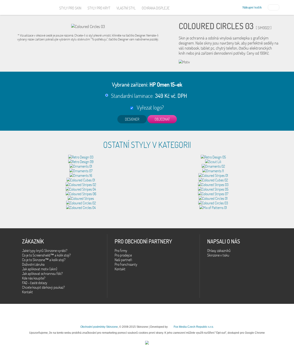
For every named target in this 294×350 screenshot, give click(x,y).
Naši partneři (123, 259)
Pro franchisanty (126, 264)
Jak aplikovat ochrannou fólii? (42, 273)
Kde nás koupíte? (33, 278)
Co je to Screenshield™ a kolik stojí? (46, 255)
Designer (132, 119)
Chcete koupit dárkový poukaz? (43, 287)
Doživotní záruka (33, 264)
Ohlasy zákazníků (219, 250)
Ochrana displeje (156, 8)
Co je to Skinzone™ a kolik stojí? (43, 259)
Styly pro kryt (99, 8)
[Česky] (273, 7)
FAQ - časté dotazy (34, 282)
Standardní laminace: (149, 95)
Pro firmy (121, 250)
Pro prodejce (123, 255)
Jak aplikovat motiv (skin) (39, 269)
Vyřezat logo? (149, 107)
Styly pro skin (70, 8)
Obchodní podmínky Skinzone (99, 326)
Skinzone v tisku (218, 255)
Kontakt (27, 292)
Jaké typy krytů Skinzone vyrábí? (44, 250)
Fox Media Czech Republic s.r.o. (194, 326)
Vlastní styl (126, 8)
